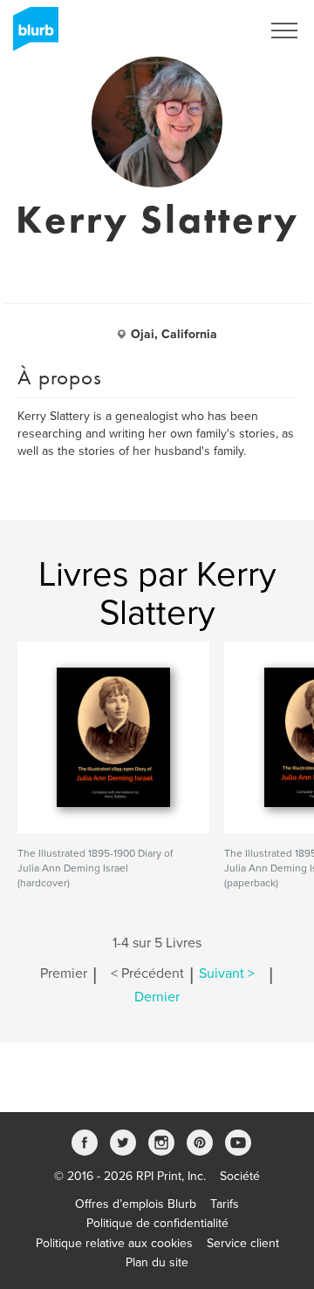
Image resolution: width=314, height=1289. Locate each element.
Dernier (157, 997)
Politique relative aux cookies (114, 1243)
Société (240, 1176)
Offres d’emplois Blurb (135, 1204)
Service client (243, 1243)
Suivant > (227, 973)
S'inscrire (213, 30)
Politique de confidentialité (157, 1223)
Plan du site (157, 1262)
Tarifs (224, 1204)
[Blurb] (30, 35)
